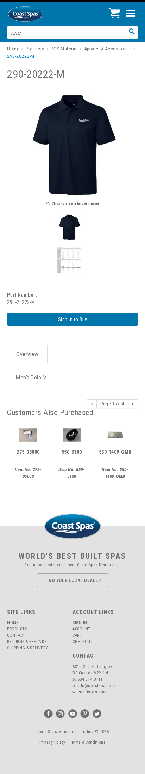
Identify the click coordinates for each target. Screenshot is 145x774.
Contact (16, 635)
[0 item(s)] (116, 10)
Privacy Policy (52, 742)
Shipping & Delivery (27, 648)
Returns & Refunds (27, 641)
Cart (77, 635)
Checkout (82, 641)
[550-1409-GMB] (115, 434)
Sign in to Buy (72, 319)
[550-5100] (72, 434)
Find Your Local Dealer (72, 580)
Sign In (79, 622)
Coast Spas (37, 14)
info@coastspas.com (97, 685)
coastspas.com (92, 692)
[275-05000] (28, 434)
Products (17, 629)
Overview (27, 354)
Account (81, 629)
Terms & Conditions (87, 742)
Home (13, 622)
